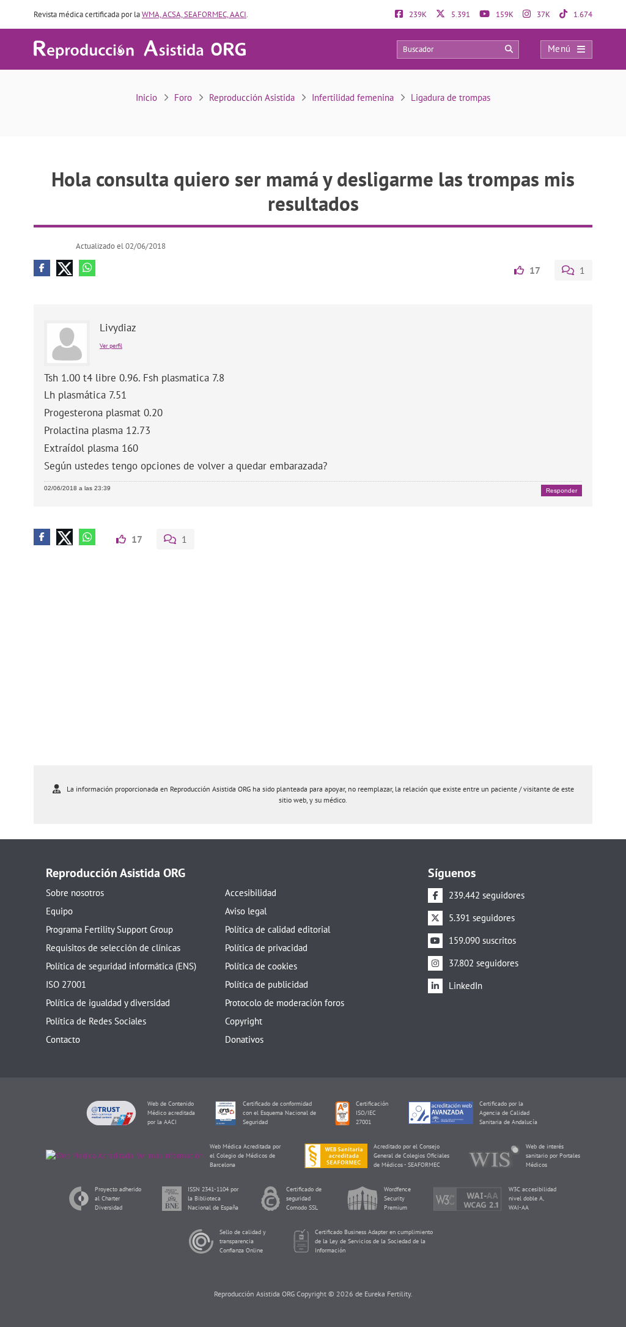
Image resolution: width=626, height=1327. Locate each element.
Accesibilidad (250, 892)
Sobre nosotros (75, 892)
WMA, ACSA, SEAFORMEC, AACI (194, 14)
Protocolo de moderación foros (284, 1002)
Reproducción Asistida (252, 97)
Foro (183, 97)
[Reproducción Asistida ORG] (140, 48)
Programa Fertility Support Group (109, 929)
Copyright (243, 1021)
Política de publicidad (266, 984)
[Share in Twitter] (64, 268)
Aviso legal (246, 911)
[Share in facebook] (42, 268)
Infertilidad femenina (353, 97)
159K (504, 14)
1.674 (582, 14)
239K (417, 14)
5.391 (459, 14)
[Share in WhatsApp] (87, 268)
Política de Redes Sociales (96, 1021)
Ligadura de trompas (450, 97)
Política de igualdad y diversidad (108, 1002)
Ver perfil (111, 346)
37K (542, 14)
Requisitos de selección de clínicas (113, 947)
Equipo (59, 911)
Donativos (244, 1039)
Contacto (63, 1039)
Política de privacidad (266, 947)
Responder (561, 490)
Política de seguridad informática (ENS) (121, 966)
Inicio (146, 97)
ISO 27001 (66, 984)
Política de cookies (261, 966)
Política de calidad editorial (277, 929)
